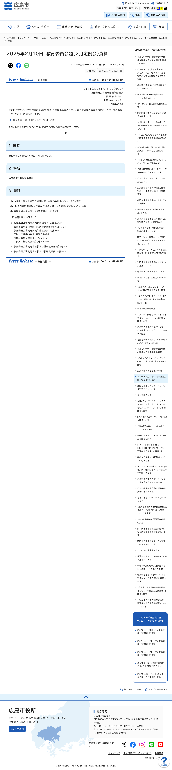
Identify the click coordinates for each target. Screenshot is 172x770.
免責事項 (159, 753)
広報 (44, 38)
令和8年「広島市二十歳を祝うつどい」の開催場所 (151, 427)
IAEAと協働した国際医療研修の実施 (151, 521)
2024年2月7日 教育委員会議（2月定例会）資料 (151, 642)
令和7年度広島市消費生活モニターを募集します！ (151, 96)
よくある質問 (118, 15)
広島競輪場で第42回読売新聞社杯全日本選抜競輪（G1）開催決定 (151, 191)
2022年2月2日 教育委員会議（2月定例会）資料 (151, 653)
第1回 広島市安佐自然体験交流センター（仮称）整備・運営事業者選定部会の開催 (152, 470)
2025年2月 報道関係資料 (107, 38)
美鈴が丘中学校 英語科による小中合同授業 (151, 458)
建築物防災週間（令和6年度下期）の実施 (151, 211)
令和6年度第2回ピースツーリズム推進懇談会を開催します (152, 170)
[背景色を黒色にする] (165, 8)
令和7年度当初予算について (150, 309)
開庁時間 (102, 711)
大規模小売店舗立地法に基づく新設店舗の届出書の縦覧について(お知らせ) (151, 603)
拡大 (136, 8)
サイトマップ (114, 753)
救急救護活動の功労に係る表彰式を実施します (151, 114)
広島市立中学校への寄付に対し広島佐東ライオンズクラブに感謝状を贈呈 (152, 330)
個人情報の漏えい (145, 395)
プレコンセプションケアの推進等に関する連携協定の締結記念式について (152, 138)
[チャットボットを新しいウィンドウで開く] (164, 767)
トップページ (24, 38)
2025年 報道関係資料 (78, 38)
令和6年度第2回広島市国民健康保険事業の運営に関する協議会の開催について (151, 60)
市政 (36, 38)
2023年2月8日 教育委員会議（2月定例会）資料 (151, 631)
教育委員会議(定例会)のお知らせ (151, 279)
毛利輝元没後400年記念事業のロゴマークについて (151, 87)
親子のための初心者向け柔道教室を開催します (151, 437)
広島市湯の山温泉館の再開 (149, 371)
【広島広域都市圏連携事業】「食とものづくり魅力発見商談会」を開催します (152, 590)
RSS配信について (154, 758)
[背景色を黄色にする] (161, 8)
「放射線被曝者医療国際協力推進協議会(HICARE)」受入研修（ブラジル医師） (152, 510)
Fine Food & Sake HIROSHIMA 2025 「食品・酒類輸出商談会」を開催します (151, 448)
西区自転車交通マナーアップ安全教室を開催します (151, 387)
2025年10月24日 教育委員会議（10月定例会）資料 (150, 675)
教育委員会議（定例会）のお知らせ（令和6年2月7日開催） (150, 664)
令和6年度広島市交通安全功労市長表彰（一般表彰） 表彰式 (151, 567)
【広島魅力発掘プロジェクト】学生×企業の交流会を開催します (151, 288)
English (129, 3)
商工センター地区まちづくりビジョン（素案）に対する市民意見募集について (151, 240)
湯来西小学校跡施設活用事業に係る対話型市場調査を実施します (151, 532)
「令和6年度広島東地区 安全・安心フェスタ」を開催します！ (151, 161)
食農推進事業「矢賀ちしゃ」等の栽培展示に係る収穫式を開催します (151, 578)
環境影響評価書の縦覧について (151, 272)
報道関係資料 (56, 38)
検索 (137, 15)
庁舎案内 (19, 729)
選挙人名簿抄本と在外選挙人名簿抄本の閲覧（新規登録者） (151, 220)
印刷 (89, 71)
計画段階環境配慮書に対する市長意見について (151, 264)
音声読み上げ (161, 3)
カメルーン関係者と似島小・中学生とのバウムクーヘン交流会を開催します (152, 318)
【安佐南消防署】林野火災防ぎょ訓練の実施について (151, 229)
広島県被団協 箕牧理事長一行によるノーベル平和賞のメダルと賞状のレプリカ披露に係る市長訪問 (152, 74)
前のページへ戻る (132, 690)
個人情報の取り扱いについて (137, 753)
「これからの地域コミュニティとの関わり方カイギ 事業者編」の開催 (151, 361)
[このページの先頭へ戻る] (86, 697)
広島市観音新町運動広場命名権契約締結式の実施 (151, 490)
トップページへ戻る (158, 690)
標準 (130, 8)
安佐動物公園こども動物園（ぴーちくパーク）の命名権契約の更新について (152, 125)
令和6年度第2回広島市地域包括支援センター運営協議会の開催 (151, 150)
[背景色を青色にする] (158, 8)
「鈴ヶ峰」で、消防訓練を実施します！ (152, 105)
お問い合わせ (158, 15)
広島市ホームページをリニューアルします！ (152, 180)
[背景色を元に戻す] (153, 8)
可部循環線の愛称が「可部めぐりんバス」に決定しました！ (152, 341)
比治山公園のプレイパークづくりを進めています (152, 558)
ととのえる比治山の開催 (148, 550)
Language (143, 3)
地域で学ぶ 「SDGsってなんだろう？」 (151, 499)
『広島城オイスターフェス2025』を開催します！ (152, 418)
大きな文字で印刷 (108, 71)
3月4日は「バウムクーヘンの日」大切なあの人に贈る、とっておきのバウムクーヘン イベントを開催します (152, 406)
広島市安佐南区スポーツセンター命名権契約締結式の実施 (151, 480)
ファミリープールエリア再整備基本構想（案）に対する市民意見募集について (152, 253)
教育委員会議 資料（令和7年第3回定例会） (35, 120)
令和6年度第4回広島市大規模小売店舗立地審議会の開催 (151, 350)
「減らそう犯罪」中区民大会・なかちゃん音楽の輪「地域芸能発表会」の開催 (152, 299)
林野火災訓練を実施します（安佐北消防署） (152, 202)
